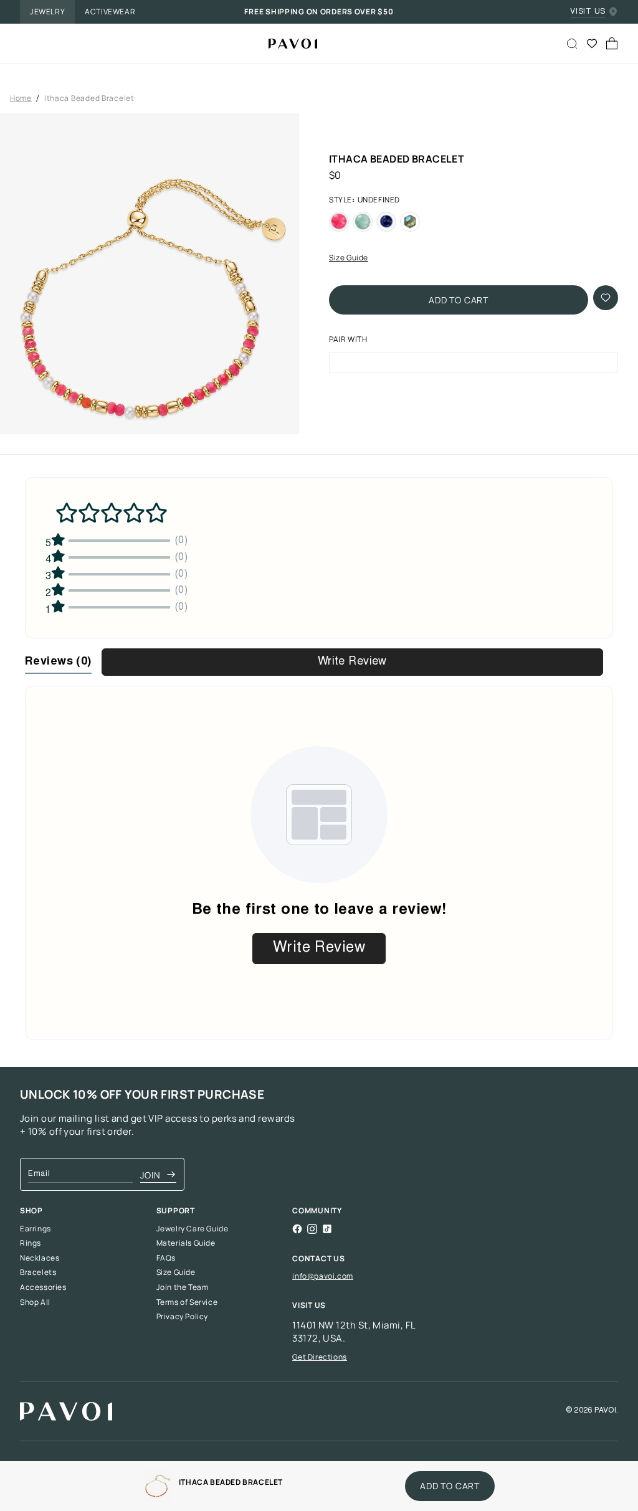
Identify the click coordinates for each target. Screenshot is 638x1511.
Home (21, 98)
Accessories (43, 1287)
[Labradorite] (410, 222)
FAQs (166, 1258)
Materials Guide (186, 1243)
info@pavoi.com (322, 1276)
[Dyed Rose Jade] (339, 222)
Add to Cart (458, 300)
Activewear (110, 11)
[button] (149, 300)
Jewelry (47, 11)
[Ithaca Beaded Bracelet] (288, 44)
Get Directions (319, 1357)
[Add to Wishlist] (605, 297)
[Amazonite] (363, 222)
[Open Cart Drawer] (612, 43)
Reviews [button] (58, 662)
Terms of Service (187, 1302)
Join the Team (182, 1287)
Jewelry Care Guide (192, 1229)
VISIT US (588, 12)
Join (150, 1175)
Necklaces (39, 1258)
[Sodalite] (386, 222)
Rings (30, 1243)
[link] (157, 1486)
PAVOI (605, 1410)
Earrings (35, 1229)
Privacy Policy (182, 1317)
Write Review (352, 662)
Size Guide (348, 258)
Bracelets (38, 1272)
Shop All (35, 1302)
